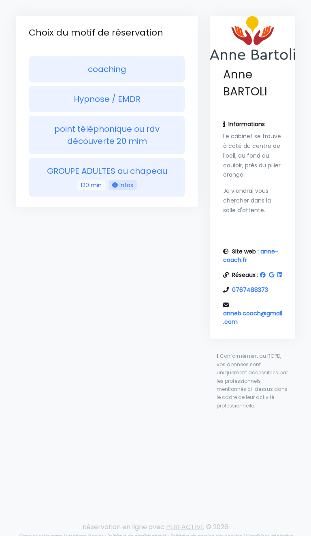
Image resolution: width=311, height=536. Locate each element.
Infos (125, 185)
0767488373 (250, 290)
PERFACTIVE (185, 527)
